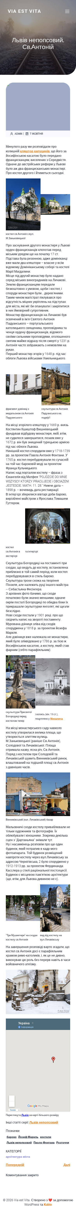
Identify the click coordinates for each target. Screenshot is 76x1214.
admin (18, 133)
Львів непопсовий (43, 1122)
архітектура (14, 1156)
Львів (25, 1115)
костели (45, 1136)
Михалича (56, 718)
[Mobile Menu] (67, 11)
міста (26, 1156)
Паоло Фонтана (44, 1142)
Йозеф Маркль (28, 1136)
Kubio (48, 1204)
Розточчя (62, 1142)
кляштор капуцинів (35, 151)
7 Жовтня (36, 133)
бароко (12, 1136)
